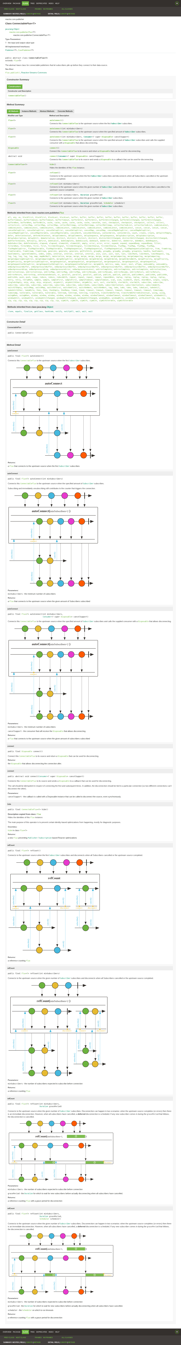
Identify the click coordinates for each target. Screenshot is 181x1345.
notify (59, 311)
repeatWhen (108, 277)
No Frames (48, 9)
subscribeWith (152, 285)
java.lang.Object (12, 29)
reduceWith (62, 277)
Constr (29, 14)
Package (16, 3)
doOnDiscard (81, 241)
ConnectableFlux (16, 96)
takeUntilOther (15, 290)
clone (10, 311)
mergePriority (145, 259)
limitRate (132, 254)
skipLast (47, 282)
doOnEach (93, 241)
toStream (62, 293)
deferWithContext (41, 236)
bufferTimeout (15, 220)
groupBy (97, 251)
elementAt (63, 243)
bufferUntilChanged (108, 220)
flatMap (121, 246)
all (9, 217)
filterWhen (13, 246)
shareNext (146, 280)
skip (26, 282)
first (36, 246)
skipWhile (87, 282)
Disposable (107, 137)
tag (110, 287)
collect (150, 223)
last (117, 254)
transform (94, 293)
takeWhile (29, 290)
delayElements (59, 236)
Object (50, 307)
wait (78, 311)
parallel (66, 275)
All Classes (67, 9)
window (34, 295)
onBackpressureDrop (17, 269)
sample (37, 280)
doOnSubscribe (15, 243)
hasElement (157, 251)
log (167, 254)
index (41, 254)
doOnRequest (151, 241)
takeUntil (154, 287)
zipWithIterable (107, 300)
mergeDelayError (64, 259)
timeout (90, 290)
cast (104, 223)
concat (138, 228)
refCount (54, 173)
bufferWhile (39, 223)
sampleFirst (57, 280)
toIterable (24, 293)
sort (96, 282)
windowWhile (117, 298)
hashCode (49, 311)
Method (37, 14)
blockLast (53, 217)
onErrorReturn (137, 272)
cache (49, 223)
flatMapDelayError (17, 249)
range (34, 277)
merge (68, 256)
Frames (38, 9)
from (157, 249)
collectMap (27, 225)
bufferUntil (77, 220)
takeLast (143, 287)
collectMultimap (68, 225)
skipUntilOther (72, 282)
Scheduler (108, 203)
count (134, 233)
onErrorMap (49, 272)
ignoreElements (29, 254)
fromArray (166, 249)
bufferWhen (13, 223)
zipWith (64, 300)
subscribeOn (83, 285)
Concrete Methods (65, 111)
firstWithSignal (56, 246)
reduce (43, 277)
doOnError (105, 241)
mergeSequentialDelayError (21, 264)
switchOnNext (85, 287)
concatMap (89, 230)
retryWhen (27, 280)
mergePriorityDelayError (36, 262)
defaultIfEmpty (163, 233)
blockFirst (28, 217)
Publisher (9, 50)
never (124, 264)
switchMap (28, 287)
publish (97, 275)
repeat (72, 277)
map (35, 256)
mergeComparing (118, 256)
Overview (7, 3)
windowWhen (104, 298)
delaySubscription (125, 236)
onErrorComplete (104, 269)
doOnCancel (53, 241)
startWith (111, 282)
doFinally (31, 241)
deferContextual (23, 236)
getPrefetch (86, 251)
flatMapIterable (36, 249)
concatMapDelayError (117, 230)
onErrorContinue (158, 269)
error (92, 243)
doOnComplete (67, 241)
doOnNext (139, 241)
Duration (84, 195)
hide (52, 164)
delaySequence (91, 236)
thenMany (65, 290)
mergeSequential (58, 262)
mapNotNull (45, 256)
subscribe (146, 282)
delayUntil (33, 238)
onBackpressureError (60, 269)
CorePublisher (24, 50)
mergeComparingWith (44, 259)
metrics (109, 264)
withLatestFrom (146, 298)
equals (18, 311)
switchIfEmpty (15, 287)
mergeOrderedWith (127, 259)
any (14, 217)
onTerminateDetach (46, 275)
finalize (28, 311)
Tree (32, 3)
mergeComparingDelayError (20, 259)
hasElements (13, 254)
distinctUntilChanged (109, 238)
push (21, 277)
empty (84, 243)
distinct (61, 238)
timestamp (158, 290)
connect (53, 148)
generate (52, 251)
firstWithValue (91, 246)
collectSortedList (123, 225)
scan (113, 280)
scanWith (127, 280)
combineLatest (161, 225)
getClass (38, 311)
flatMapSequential (73, 249)
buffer (74, 217)
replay (119, 277)
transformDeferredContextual (135, 293)
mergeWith (98, 264)
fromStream (28, 251)
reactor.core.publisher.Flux (20, 32)
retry (10, 280)
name (117, 264)
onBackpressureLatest (83, 269)
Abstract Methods (47, 111)
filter (157, 243)
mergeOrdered (81, 259)
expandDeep (134, 243)
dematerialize (47, 238)
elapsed (43, 243)
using (154, 293)
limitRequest (157, 254)
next (131, 264)
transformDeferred (110, 293)
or (59, 275)
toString (83, 293)
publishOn (150, 275)
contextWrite (108, 233)
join (98, 254)
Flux (16, 60)
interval (57, 254)
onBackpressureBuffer (18, 267)
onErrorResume (89, 272)
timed (74, 290)
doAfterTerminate (16, 241)
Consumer (88, 137)
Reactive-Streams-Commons (34, 72)
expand (115, 243)
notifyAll (69, 311)
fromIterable (14, 251)
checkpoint (114, 223)
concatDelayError (16, 230)
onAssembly (149, 264)
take (116, 287)
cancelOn (96, 223)
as (19, 217)
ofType (138, 264)
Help (57, 3)
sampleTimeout (86, 280)
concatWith (75, 233)
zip (157, 298)
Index (51, 3)
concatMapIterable (39, 233)
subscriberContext (114, 285)
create (142, 233)
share (136, 280)
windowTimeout (97, 295)
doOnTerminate (30, 243)
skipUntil (58, 282)
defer (10, 236)
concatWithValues (91, 233)
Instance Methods (29, 111)
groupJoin (136, 251)
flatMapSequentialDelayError (138, 249)
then (38, 290)
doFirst (42, 241)
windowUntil (160, 295)
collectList (13, 225)
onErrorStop (29, 275)
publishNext (138, 275)
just (104, 254)
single (156, 280)
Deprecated (41, 3)
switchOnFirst (54, 287)
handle (147, 251)
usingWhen (12, 295)
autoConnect (55, 120)
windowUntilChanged (44, 298)
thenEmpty (54, 290)
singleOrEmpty (15, 282)
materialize (58, 256)
